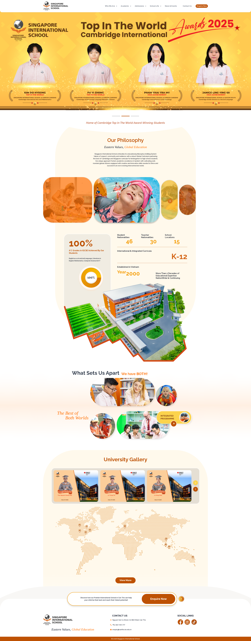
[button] (202, 6)
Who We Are (110, 6)
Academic (125, 6)
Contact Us (187, 6)
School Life (154, 6)
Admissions (139, 6)
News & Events (171, 6)
